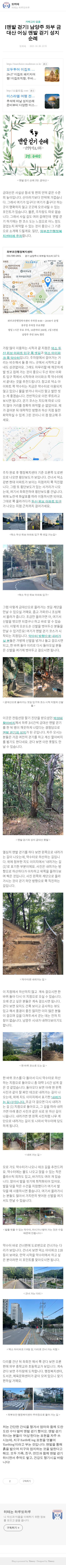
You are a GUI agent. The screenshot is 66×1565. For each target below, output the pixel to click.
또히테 (15, 4)
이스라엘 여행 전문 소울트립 (21, 96)
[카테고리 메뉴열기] (59, 5)
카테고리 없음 (33, 21)
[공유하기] (14, 1481)
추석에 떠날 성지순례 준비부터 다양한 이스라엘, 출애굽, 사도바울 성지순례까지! (22, 103)
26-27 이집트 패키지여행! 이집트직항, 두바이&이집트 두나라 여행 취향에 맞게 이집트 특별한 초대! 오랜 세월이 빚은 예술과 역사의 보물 (22, 76)
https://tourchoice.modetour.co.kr (24, 64)
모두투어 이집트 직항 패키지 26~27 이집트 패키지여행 (21, 70)
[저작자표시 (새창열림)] (35, 1481)
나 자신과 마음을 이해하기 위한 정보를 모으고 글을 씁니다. (24, 1518)
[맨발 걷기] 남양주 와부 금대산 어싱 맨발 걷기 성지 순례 (33, 32)
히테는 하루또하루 (17, 1512)
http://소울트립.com (17, 90)
